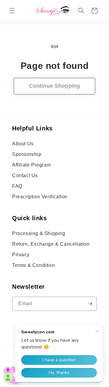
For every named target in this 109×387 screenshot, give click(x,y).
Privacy (20, 254)
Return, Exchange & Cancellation (51, 244)
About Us (23, 143)
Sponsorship (26, 154)
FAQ (17, 186)
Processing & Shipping (38, 233)
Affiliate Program (31, 164)
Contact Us (25, 175)
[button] (12, 10)
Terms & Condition (33, 265)
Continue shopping (54, 86)
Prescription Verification (40, 196)
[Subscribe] (90, 304)
